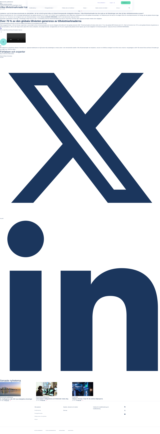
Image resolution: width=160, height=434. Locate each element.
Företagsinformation (38, 413)
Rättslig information (38, 430)
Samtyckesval (70, 430)
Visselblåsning (62, 430)
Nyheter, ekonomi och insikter (70, 407)
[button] (33, 7)
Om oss (65, 410)
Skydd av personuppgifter (51, 430)
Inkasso (36, 419)
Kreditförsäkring (37, 410)
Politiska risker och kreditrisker (40, 416)
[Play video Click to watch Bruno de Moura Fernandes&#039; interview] (3, 41)
